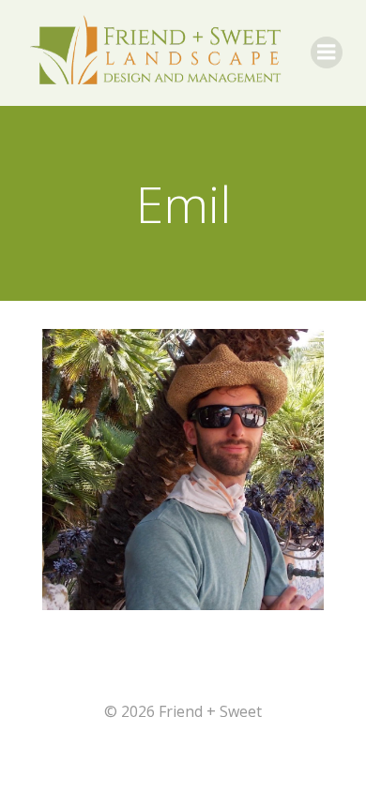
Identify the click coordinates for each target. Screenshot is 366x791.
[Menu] (327, 52)
